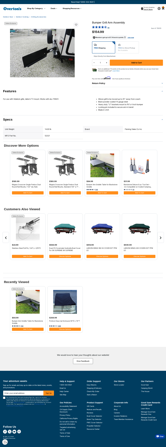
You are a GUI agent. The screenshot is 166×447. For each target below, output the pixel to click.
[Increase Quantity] (107, 63)
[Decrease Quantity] (93, 63)
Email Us (63, 388)
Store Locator (119, 385)
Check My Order (93, 391)
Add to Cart (136, 63)
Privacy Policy (65, 415)
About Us (117, 406)
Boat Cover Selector (94, 416)
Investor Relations (120, 416)
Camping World (146, 388)
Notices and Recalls (94, 409)
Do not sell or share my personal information (68, 423)
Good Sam (145, 385)
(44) (59, 326)
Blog (115, 409)
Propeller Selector (94, 426)
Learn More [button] (116, 71)
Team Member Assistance (123, 419)
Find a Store (148, 9)
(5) (108, 28)
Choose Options (65, 256)
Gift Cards (90, 406)
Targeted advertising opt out (67, 428)
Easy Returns (91, 385)
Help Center (64, 391)
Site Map (63, 395)
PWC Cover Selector (94, 423)
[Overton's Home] (13, 8)
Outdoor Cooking (22, 17)
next (161, 237)
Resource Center (93, 429)
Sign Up (49, 393)
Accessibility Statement (68, 406)
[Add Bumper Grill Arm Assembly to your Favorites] (76, 25)
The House (145, 391)
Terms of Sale (65, 433)
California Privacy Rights (69, 418)
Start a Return (92, 395)
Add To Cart (27, 193)
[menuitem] (35, 8)
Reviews (90, 413)
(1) (133, 189)
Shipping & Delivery (94, 388)
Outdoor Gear (8, 17)
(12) (96, 189)
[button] (35, 8)
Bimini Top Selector (94, 419)
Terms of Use (65, 436)
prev (6, 237)
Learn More (145, 409)
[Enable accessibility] (5, 442)
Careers (117, 413)
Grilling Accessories (38, 17)
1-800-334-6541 (66, 385)
